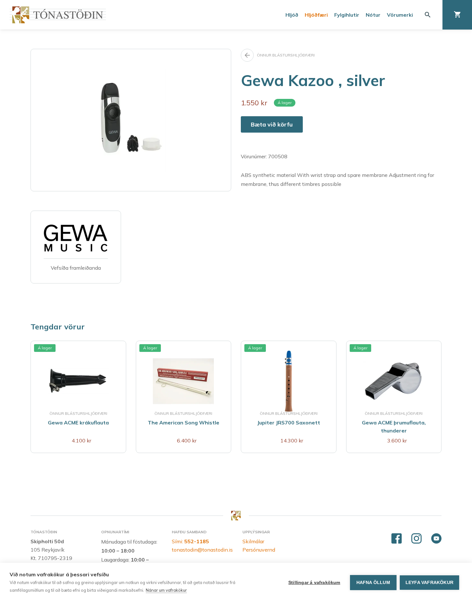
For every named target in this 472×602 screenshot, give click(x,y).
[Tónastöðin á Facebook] (396, 538)
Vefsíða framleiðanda (76, 267)
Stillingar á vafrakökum (314, 582)
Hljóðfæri (316, 15)
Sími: (190, 541)
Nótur (373, 15)
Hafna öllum (373, 582)
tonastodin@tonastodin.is (202, 549)
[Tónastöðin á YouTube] (436, 538)
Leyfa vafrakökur (429, 582)
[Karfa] (457, 15)
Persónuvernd (258, 549)
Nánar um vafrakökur (166, 590)
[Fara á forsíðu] (58, 14)
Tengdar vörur (58, 326)
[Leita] (427, 15)
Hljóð (291, 15)
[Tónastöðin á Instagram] (416, 538)
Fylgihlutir (346, 15)
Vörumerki (400, 15)
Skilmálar (253, 541)
